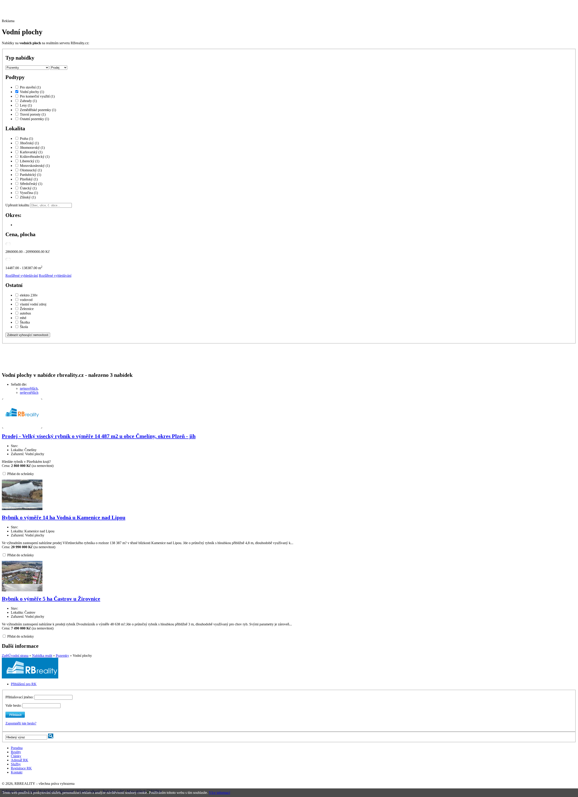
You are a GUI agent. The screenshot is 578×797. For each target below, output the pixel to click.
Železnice (27, 309)
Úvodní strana (18, 655)
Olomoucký (31, 170)
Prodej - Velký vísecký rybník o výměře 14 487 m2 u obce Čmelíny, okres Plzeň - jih (99, 436)
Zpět (5, 655)
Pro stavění (30, 87)
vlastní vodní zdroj (33, 304)
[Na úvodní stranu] (30, 677)
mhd (23, 318)
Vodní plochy (32, 92)
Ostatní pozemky (34, 119)
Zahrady (28, 101)
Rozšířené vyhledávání (21, 275)
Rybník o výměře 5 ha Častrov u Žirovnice (51, 599)
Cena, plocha (20, 234)
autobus (25, 313)
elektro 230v (29, 295)
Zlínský (28, 197)
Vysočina (29, 193)
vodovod (26, 300)
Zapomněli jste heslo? (20, 723)
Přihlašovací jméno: (19, 697)
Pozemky (62, 655)
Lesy (26, 105)
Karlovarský (31, 152)
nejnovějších (29, 388)
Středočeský (31, 184)
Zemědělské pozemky (38, 110)
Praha (26, 138)
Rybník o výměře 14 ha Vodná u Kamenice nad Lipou (63, 517)
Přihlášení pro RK (24, 684)
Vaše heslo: (13, 705)
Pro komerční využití (37, 96)
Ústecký (28, 188)
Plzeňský (29, 179)
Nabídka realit (42, 655)
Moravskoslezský (35, 166)
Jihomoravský (32, 147)
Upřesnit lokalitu (17, 205)
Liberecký (29, 161)
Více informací (219, 793)
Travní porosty (33, 114)
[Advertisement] (124, 12)
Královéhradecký (34, 156)
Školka (25, 322)
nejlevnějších (29, 392)
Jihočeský (29, 143)
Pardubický (30, 175)
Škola (24, 327)
